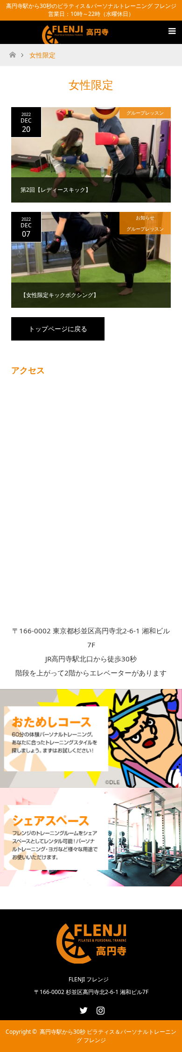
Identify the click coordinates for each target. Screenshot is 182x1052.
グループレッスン (145, 112)
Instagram (99, 1008)
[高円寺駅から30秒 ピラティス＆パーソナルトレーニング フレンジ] (77, 38)
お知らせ (145, 217)
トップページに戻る (57, 328)
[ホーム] (12, 52)
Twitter (83, 1008)
